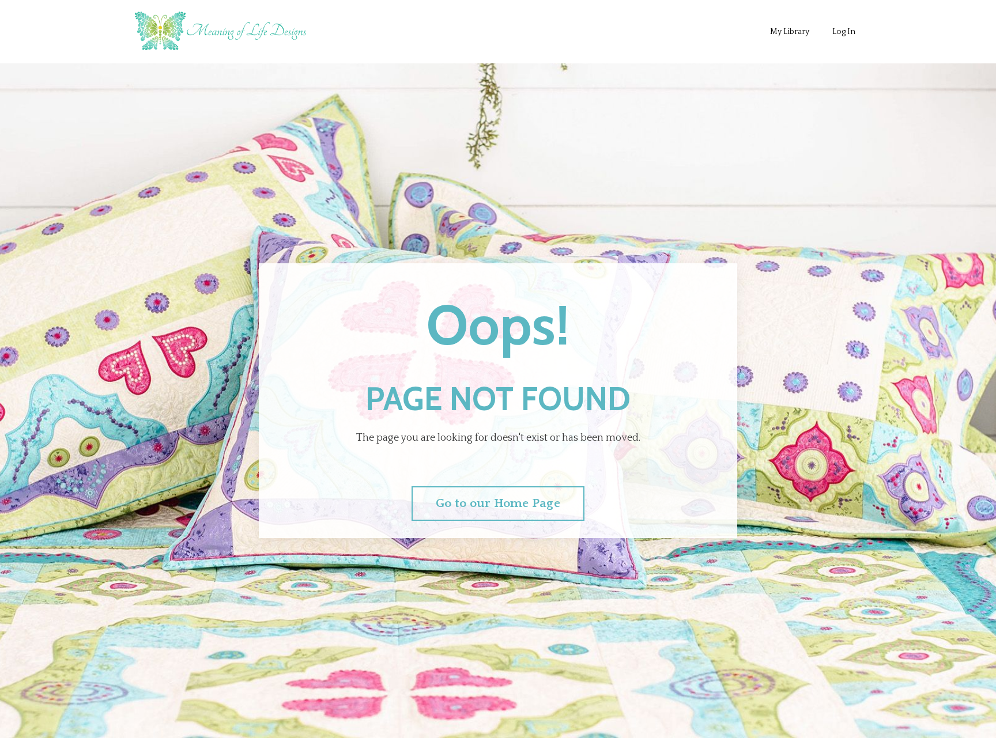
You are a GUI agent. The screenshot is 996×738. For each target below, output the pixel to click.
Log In (843, 31)
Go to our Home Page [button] (498, 503)
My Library (789, 31)
